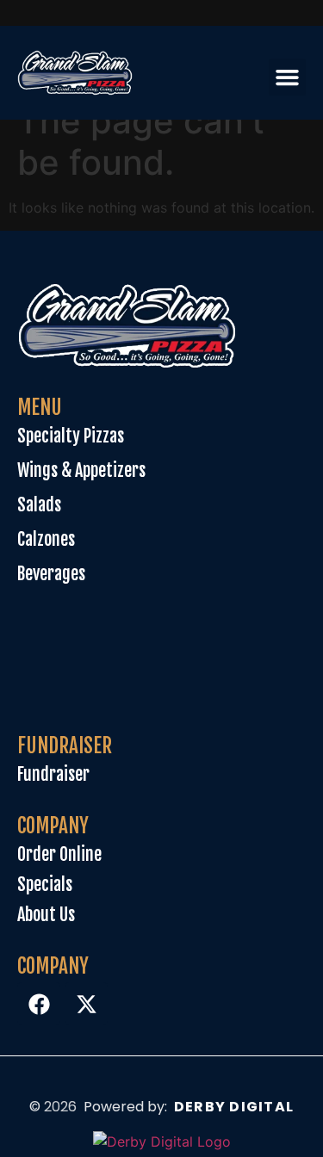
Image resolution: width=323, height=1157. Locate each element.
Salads (39, 505)
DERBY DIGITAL (234, 1107)
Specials (44, 884)
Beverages (51, 574)
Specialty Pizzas (70, 436)
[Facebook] (38, 1003)
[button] (288, 77)
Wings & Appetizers (81, 470)
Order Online (59, 854)
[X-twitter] (86, 1003)
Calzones (46, 539)
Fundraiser (53, 774)
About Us (46, 914)
